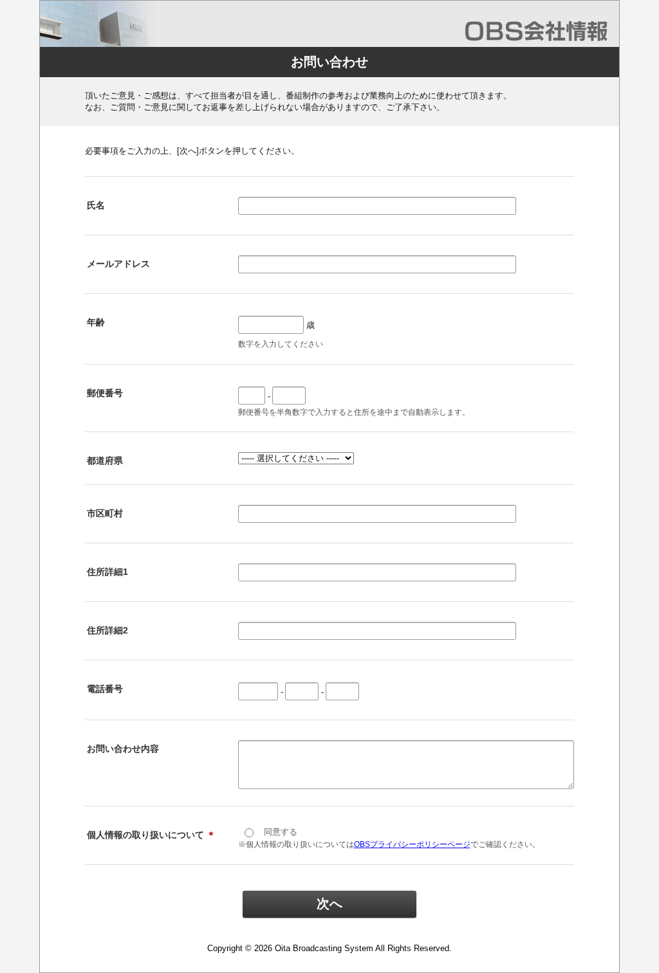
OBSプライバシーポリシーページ (412, 844)
